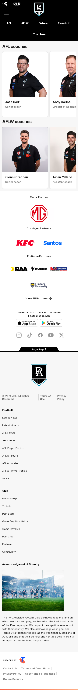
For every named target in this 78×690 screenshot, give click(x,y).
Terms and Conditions (35, 668)
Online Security (13, 678)
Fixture (43, 23)
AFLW (25, 23)
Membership (9, 498)
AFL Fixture (9, 432)
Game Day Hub (11, 528)
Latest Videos (10, 425)
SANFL (6, 478)
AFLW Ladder (10, 463)
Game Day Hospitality (15, 521)
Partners (7, 544)
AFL (9, 23)
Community (9, 551)
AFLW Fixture (10, 455)
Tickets (62, 23)
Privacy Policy (61, 397)
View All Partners (37, 298)
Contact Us (10, 668)
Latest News (9, 417)
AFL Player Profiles (13, 448)
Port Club (7, 536)
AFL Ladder (9, 440)
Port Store (8, 513)
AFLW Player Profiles (14, 470)
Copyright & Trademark (40, 673)
